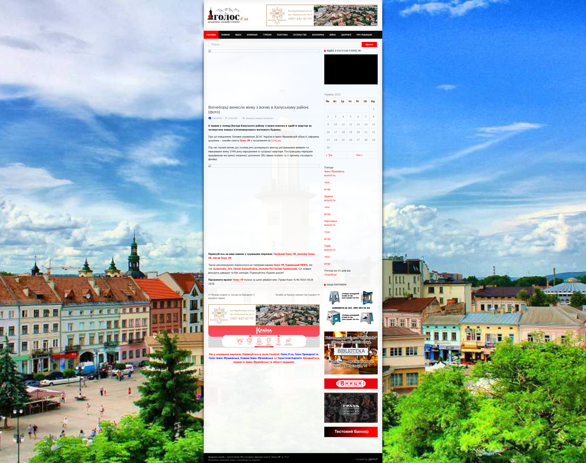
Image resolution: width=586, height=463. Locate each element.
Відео (238, 34)
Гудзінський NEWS (296, 265)
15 (373, 124)
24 (335, 140)
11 (343, 124)
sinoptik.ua (330, 274)
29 (373, 140)
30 (328, 147)
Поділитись (217, 118)
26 (350, 140)
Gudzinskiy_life (222, 268)
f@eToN (373, 459)
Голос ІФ (245, 140)
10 (335, 124)
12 (350, 124)
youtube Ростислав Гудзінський (278, 268)
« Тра (329, 155)
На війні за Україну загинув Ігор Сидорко (296, 294)
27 (358, 140)
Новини (225, 34)
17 (335, 132)
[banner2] (322, 15)
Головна (211, 34)
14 (365, 124)
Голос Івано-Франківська (224, 358)
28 (365, 140)
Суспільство (300, 34)
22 (373, 132)
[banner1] (264, 315)
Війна (333, 34)
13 (358, 124)
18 (343, 132)
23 (328, 140)
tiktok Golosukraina (245, 268)
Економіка (318, 34)
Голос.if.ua (287, 354)
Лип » (359, 155)
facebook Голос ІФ (285, 254)
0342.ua (275, 140)
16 (328, 132)
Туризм (267, 34)
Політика (282, 34)
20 (358, 132)
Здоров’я (346, 34)
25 (343, 140)
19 (350, 132)
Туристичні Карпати (289, 358)
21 (365, 132)
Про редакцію (364, 34)
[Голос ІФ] (228, 15)
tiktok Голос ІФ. (222, 258)
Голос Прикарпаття (306, 354)
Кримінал (252, 34)
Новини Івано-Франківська (256, 358)
